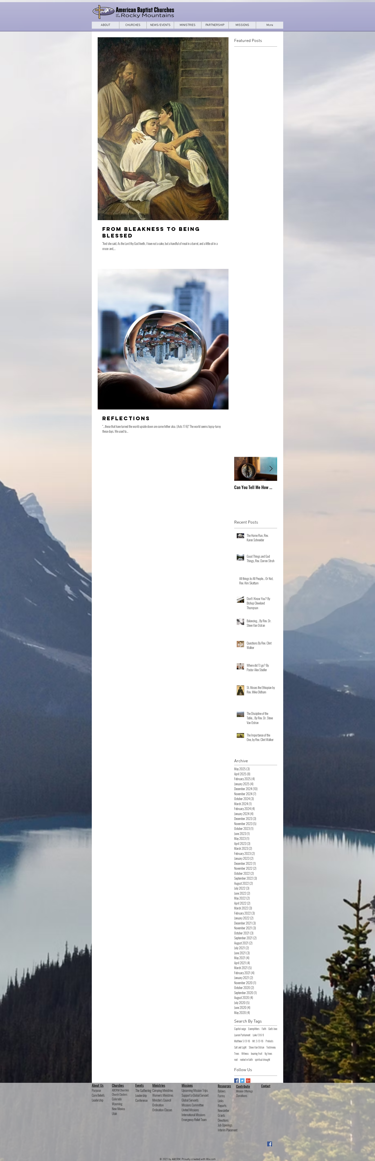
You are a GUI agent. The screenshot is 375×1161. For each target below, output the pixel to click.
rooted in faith (246, 1060)
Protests (269, 1041)
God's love (272, 1029)
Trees (236, 1054)
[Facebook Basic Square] (236, 1080)
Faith (264, 1029)
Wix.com (211, 1159)
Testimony (271, 1047)
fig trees (268, 1054)
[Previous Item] (240, 469)
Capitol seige (240, 1029)
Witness (245, 1054)
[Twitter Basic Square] (242, 1080)
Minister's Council (161, 1100)
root (236, 1060)
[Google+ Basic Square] (248, 1080)
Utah (114, 1113)
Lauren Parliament (242, 1035)
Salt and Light (240, 1047)
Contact (265, 1085)
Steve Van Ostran (256, 1047)
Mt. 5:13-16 (257, 1041)
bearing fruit (256, 1054)
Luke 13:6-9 (258, 1035)
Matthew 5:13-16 (242, 1041)
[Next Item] (271, 469)
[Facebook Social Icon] (269, 1144)
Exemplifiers (253, 1029)
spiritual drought (262, 1060)
